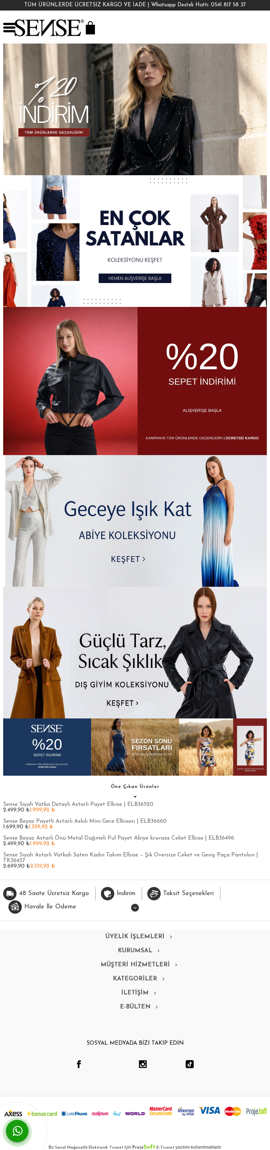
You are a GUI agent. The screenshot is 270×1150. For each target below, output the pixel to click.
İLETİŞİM (135, 993)
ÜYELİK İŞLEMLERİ (135, 937)
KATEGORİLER (135, 979)
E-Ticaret (165, 1147)
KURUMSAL (135, 951)
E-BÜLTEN (135, 1007)
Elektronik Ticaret (106, 1147)
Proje (143, 1147)
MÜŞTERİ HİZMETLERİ (135, 965)
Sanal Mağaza (69, 1147)
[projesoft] (256, 1112)
